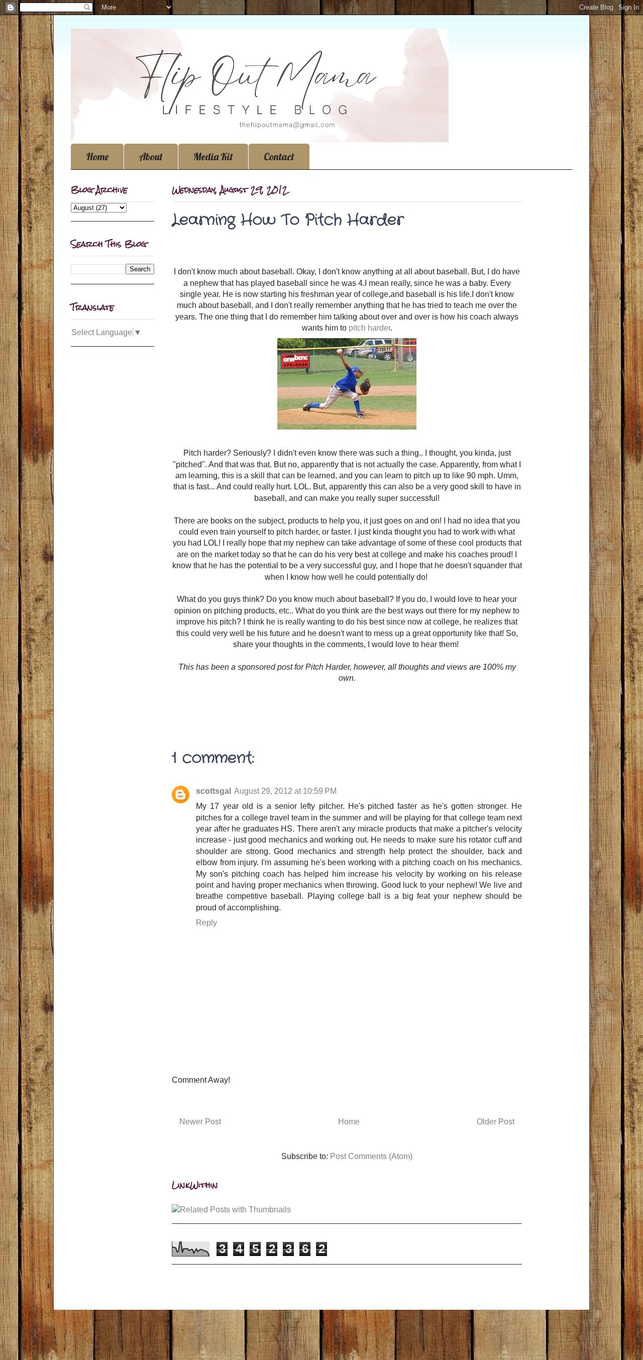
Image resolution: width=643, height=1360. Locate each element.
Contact (279, 156)
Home (97, 156)
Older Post (495, 1121)
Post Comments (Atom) (371, 1156)
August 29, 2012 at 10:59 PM (285, 791)
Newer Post (200, 1121)
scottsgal (213, 791)
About (151, 156)
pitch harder (369, 328)
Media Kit (213, 156)
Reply (206, 922)
